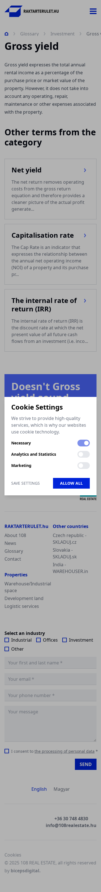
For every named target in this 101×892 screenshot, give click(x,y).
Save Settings (25, 483)
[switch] (83, 443)
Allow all (71, 483)
